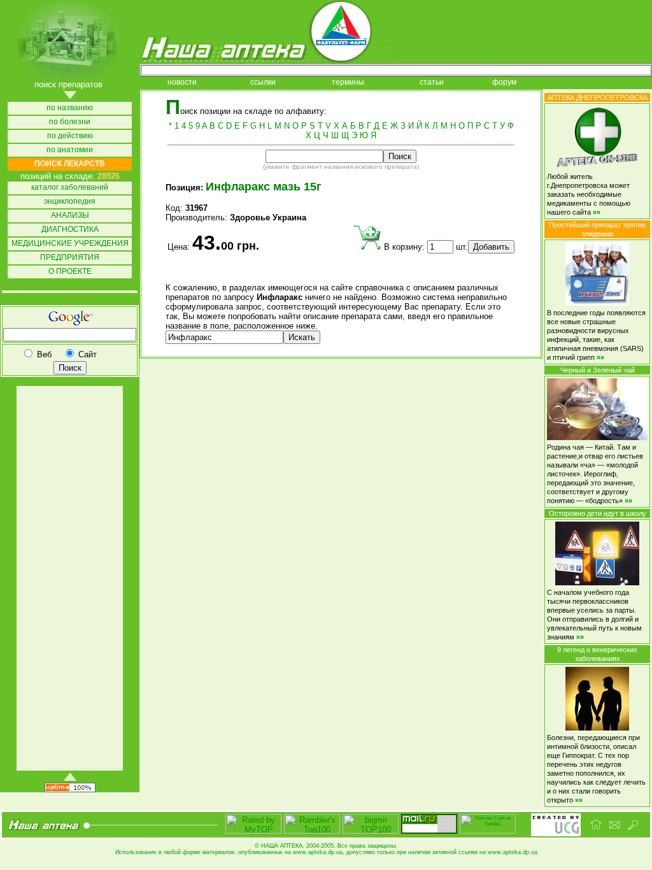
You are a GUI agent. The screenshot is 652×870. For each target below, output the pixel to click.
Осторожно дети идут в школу (597, 513)
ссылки (263, 82)
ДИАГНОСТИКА (70, 229)
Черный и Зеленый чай (597, 370)
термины (348, 82)
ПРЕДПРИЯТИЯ (69, 257)
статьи (432, 82)
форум (504, 82)
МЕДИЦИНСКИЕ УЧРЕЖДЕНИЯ (70, 243)
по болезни (69, 122)
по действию (70, 136)
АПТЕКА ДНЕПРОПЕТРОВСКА (598, 97)
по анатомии (69, 150)
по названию (69, 108)
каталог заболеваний (69, 187)
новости (182, 82)
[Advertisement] (69, 578)
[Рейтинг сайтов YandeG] (488, 832)
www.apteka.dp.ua (318, 852)
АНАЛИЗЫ (70, 215)
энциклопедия (70, 201)
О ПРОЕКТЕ (70, 271)
